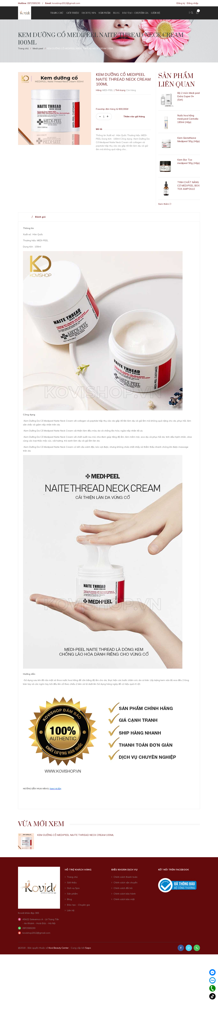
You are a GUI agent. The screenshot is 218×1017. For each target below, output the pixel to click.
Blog (69, 899)
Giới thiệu (72, 882)
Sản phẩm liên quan (176, 80)
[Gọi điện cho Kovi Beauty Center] (197, 948)
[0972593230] (212, 988)
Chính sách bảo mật (124, 899)
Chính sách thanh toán (125, 877)
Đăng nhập (192, 3)
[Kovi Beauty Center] (39, 887)
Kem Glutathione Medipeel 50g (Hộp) (188, 139)
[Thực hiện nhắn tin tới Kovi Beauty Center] (189, 948)
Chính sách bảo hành (125, 893)
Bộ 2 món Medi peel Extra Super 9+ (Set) (188, 96)
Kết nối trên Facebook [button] (173, 869)
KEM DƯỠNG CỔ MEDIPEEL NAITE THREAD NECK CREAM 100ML (75, 834)
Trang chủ (72, 877)
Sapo (88, 947)
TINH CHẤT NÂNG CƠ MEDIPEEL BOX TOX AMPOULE (188, 185)
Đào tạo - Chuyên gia (78, 904)
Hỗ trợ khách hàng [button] (78, 869)
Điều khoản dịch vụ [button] (124, 869)
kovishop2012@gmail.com (66, 3)
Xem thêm (164, 204)
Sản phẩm (72, 893)
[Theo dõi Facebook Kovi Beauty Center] (181, 948)
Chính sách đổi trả (123, 888)
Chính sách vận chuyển (125, 882)
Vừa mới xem (41, 824)
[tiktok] (212, 996)
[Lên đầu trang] (212, 1008)
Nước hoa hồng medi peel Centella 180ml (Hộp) (187, 119)
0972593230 (33, 3)
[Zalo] (212, 980)
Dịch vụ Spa (73, 888)
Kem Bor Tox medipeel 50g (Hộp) (188, 161)
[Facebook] (212, 972)
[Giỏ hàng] (197, 12)
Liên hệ (70, 910)
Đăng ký (181, 3)
